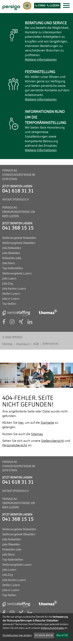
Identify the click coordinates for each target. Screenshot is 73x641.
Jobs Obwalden (11, 253)
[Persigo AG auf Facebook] (3, 323)
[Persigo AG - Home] (10, 6)
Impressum (23, 344)
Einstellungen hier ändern (17, 635)
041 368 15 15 (18, 228)
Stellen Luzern (11, 293)
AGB (36, 344)
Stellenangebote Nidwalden (19, 238)
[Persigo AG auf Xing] (21, 323)
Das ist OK (62, 635)
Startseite (47, 422)
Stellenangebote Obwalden (18, 243)
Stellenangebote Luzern (17, 273)
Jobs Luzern (9, 278)
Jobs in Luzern (10, 298)
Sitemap (7, 344)
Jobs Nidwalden (11, 248)
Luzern (54, 5)
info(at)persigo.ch (15, 199)
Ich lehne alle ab (44, 635)
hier (20, 422)
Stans (41, 5)
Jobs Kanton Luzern (14, 288)
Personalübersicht (14, 445)
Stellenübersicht (52, 441)
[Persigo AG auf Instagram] (12, 323)
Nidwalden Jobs (11, 258)
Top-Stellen (9, 303)
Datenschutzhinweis (52, 628)
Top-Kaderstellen (12, 268)
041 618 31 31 (18, 191)
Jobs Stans (8, 263)
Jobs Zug (7, 283)
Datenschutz (50, 343)
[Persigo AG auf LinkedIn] (30, 323)
